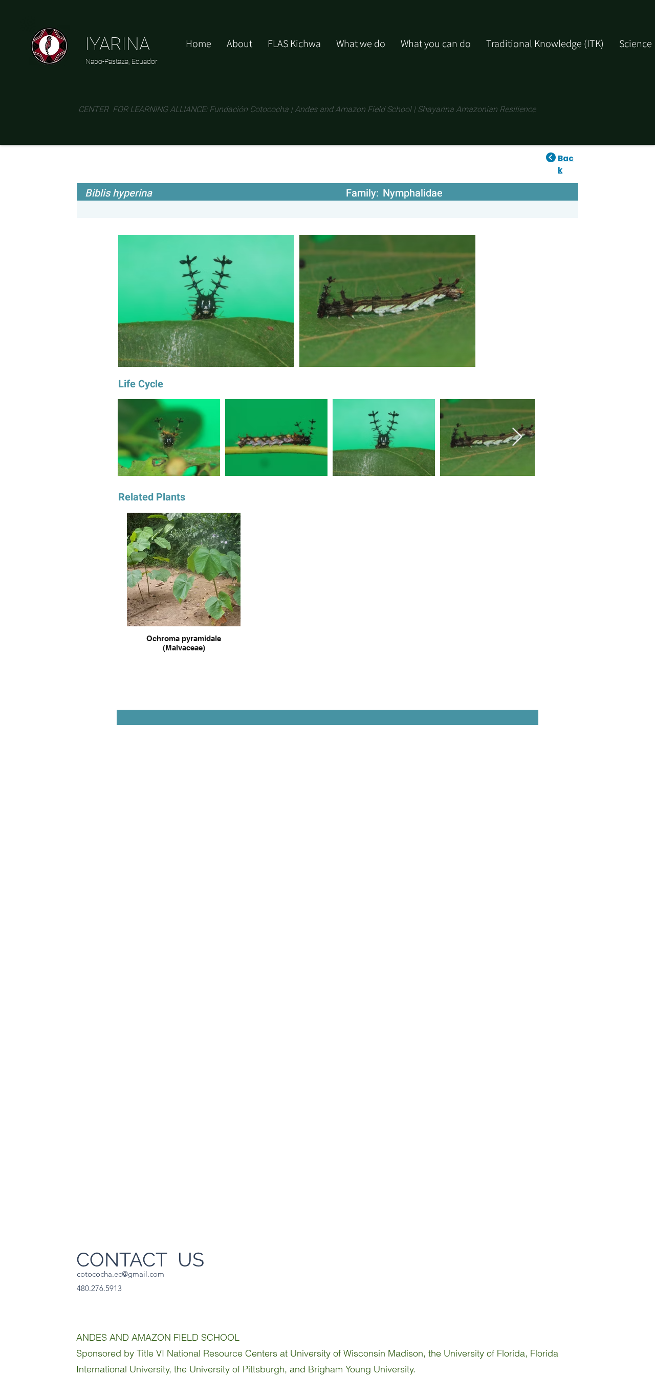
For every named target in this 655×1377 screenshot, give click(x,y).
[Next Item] (517, 437)
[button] (435, 43)
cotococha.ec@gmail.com (120, 1274)
